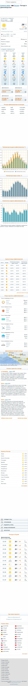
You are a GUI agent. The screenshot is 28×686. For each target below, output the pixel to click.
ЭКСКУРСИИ (7, 530)
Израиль (19, 630)
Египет (5, 630)
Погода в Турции (4, 663)
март (3, 111)
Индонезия (20, 632)
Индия (4, 632)
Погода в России (4, 675)
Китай (18, 636)
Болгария (5, 626)
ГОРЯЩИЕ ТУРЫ (8, 519)
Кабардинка (4, 466)
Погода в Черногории (5, 674)
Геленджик (3, 460)
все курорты (24, 485)
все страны (24, 653)
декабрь (22, 113)
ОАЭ (4, 642)
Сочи (2, 481)
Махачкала (3, 470)
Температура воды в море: (7, 31)
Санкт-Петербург (5, 477)
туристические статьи (16, 682)
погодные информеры (17, 681)
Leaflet (1, 364)
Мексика (19, 640)
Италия (19, 634)
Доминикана (20, 628)
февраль (4, 109)
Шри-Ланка (6, 651)
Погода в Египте (4, 660)
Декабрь (8, 329)
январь (3, 107)
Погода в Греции (4, 668)
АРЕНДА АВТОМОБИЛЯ (9, 527)
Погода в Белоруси (5, 679)
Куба (4, 638)
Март (7, 346)
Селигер (3, 479)
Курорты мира (5, 5)
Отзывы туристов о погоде (14, 368)
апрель (3, 113)
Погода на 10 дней (14, 534)
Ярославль (3, 483)
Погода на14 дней (5, 99)
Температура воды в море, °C (14, 175)
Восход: (4, 34)
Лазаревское (4, 468)
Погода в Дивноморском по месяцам (14, 104)
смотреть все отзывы (22, 418)
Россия (16, 5)
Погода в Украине (5, 677)
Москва (3, 472)
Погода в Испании (5, 670)
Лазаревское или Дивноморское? (14, 619)
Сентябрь (8, 303)
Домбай (3, 462)
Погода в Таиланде (5, 662)
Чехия (18, 649)
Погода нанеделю (18, 91)
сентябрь (22, 107)
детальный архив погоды (22, 292)
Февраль (8, 327)
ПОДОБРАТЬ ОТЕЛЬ (8, 524)
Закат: (12, 34)
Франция (5, 647)
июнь (12, 109)
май (12, 107)
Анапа (2, 455)
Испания (5, 634)
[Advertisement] (14, 16)
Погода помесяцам (18, 99)
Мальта (5, 640)
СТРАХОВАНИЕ (7, 522)
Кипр (4, 636)
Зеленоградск (4, 464)
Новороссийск (4, 475)
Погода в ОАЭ (4, 665)
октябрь (22, 109)
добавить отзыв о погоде (6, 418)
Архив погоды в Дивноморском (14, 259)
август (12, 113)
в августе (3, 50)
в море (6, 91)
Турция (19, 645)
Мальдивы (19, 638)
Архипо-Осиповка (5, 458)
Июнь (7, 312)
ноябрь (22, 111)
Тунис (4, 645)
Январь (8, 326)
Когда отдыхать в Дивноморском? (14, 295)
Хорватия (19, 647)
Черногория (6, 649)
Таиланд (19, 642)
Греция (5, 628)
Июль (7, 302)
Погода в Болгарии (5, 667)
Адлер (2, 453)
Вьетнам (19, 626)
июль (12, 111)
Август (8, 300)
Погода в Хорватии (5, 672)
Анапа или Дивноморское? (14, 617)
